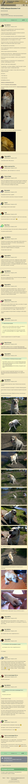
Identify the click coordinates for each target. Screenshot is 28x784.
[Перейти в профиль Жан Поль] (2, 226)
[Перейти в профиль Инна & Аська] (2, 301)
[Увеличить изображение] (16, 219)
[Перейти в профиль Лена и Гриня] (2, 177)
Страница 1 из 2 (14, 20)
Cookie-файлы (14, 779)
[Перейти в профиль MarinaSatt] (2, 191)
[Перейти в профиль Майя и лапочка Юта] (2, 167)
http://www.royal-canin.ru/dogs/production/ (9, 372)
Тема (8, 777)
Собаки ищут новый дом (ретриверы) (15, 15)
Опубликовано (10, 26)
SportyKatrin (6, 14)
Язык (4, 777)
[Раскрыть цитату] (3, 323)
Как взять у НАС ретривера (10, 84)
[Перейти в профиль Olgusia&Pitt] (2, 157)
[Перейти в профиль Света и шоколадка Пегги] (2, 676)
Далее (23, 20)
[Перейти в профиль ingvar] (2, 203)
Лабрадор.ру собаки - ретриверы (13, 1)
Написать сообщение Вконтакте (7, 82)
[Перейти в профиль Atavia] (2, 658)
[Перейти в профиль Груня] (2, 721)
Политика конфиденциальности (17, 777)
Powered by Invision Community (14, 782)
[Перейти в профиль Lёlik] (2, 213)
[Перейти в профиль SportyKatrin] (2, 26)
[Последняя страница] (26, 20)
